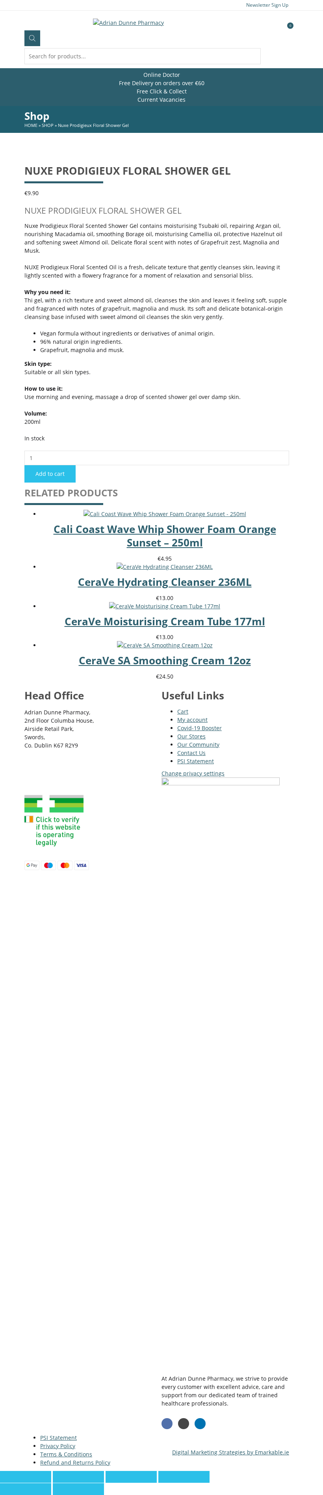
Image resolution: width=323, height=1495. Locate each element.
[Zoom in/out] (184, 1477)
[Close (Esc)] (25, 1477)
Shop (48, 125)
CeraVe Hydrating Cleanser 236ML (165, 582)
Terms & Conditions (66, 1454)
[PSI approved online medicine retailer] (54, 848)
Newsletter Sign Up (267, 5)
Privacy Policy (57, 1446)
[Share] (78, 1477)
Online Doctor (161, 74)
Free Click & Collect (162, 91)
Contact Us (191, 753)
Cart (182, 711)
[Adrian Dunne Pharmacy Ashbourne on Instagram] (183, 1423)
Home (30, 125)
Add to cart (50, 473)
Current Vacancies (161, 99)
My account (192, 719)
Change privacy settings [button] (193, 773)
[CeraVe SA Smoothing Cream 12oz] (165, 645)
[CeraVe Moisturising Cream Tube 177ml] (164, 606)
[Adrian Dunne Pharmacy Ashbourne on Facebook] (167, 1423)
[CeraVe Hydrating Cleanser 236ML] (165, 566)
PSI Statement (195, 761)
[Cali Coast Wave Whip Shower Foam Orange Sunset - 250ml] (165, 514)
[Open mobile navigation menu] (24, 22)
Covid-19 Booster (199, 728)
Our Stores (191, 736)
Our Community (198, 744)
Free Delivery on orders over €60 (161, 83)
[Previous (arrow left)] (25, 1489)
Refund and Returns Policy (75, 1462)
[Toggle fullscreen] (131, 1477)
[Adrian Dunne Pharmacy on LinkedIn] (200, 1423)
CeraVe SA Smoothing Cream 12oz (165, 660)
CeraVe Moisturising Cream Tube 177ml (165, 621)
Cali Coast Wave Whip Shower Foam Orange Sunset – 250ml (165, 536)
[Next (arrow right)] (78, 1489)
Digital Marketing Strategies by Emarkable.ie (230, 1452)
